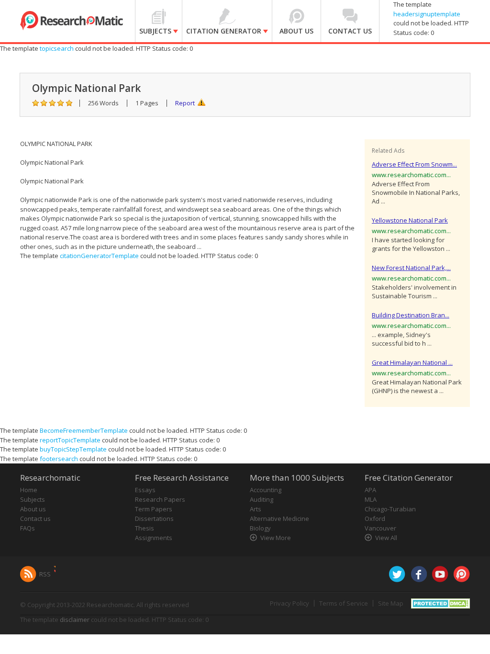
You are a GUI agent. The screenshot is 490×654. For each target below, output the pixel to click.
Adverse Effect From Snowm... (414, 164)
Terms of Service (343, 603)
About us (33, 509)
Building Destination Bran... (410, 315)
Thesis (144, 528)
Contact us (35, 518)
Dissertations (154, 518)
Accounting (265, 489)
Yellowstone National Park (410, 220)
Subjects (32, 499)
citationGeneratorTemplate (99, 255)
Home (28, 489)
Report (185, 103)
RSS (45, 574)
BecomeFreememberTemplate (84, 430)
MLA (371, 499)
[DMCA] (440, 602)
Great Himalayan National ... (412, 362)
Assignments (153, 537)
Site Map (390, 603)
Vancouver (380, 528)
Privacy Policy (289, 603)
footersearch (59, 458)
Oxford (375, 518)
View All (386, 537)
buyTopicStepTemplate (73, 449)
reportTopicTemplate (70, 440)
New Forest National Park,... (411, 267)
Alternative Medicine (279, 518)
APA (370, 489)
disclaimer (74, 619)
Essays (145, 489)
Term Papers (153, 509)
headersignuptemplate (426, 14)
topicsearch (57, 48)
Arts (255, 509)
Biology (260, 528)
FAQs (27, 528)
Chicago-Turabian (390, 509)
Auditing (261, 499)
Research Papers (160, 499)
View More (275, 537)
